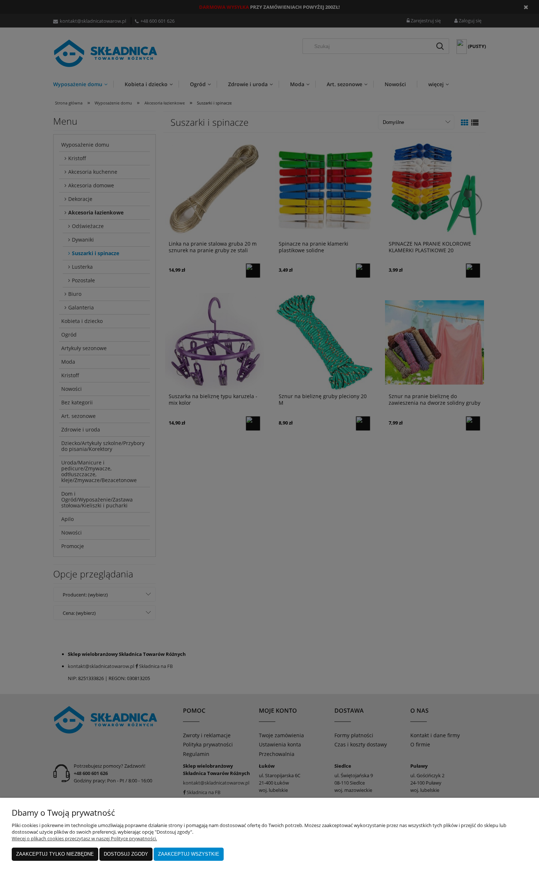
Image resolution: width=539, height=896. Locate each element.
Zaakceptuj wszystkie (188, 854)
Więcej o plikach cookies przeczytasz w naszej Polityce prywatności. (84, 838)
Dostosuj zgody (126, 854)
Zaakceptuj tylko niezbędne (55, 854)
